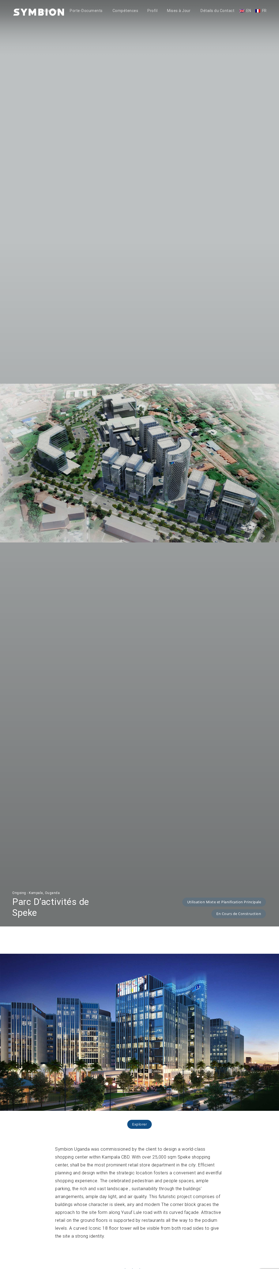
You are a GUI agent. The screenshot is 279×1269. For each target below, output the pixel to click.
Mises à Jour (178, 11)
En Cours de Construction (238, 913)
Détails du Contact (217, 11)
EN (248, 11)
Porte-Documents (86, 11)
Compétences (125, 11)
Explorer (139, 1124)
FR (264, 11)
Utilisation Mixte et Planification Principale (224, 901)
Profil (152, 11)
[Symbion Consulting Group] (38, 12)
